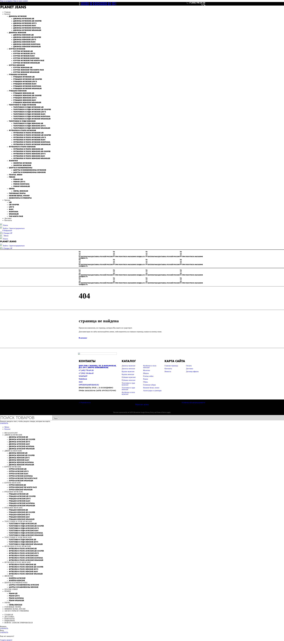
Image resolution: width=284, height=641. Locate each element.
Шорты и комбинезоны (20, 168)
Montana (13, 211)
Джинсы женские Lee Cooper (27, 37)
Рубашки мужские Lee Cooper (27, 79)
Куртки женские (17, 65)
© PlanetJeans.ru (85, 402)
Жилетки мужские (22, 163)
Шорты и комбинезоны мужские (29, 170)
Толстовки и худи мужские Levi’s (29, 112)
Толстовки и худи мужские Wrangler (32, 119)
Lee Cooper (14, 204)
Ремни (12, 177)
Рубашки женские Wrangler (27, 102)
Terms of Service (162, 412)
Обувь (12, 188)
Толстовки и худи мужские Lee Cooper (32, 109)
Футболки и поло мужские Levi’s (29, 137)
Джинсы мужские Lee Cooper (27, 21)
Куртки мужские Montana (26, 58)
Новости (168, 371)
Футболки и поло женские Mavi (29, 156)
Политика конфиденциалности (193, 402)
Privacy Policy (149, 412)
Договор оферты (192, 371)
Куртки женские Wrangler (26, 72)
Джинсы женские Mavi (24, 42)
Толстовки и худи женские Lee (28, 123)
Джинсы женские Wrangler (27, 46)
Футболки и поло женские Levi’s (29, 154)
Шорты (146, 373)
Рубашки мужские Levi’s (25, 81)
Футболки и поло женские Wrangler (31, 158)
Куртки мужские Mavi (24, 56)
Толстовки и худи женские (22, 121)
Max (81, 382)
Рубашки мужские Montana (27, 86)
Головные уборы (17, 193)
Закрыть (4, 423)
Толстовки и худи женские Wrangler (31, 128)
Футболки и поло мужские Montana (31, 142)
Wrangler (14, 214)
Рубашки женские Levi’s (24, 98)
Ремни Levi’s (19, 181)
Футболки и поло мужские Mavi (29, 140)
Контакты (168, 369)
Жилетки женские (22, 165)
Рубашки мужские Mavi (24, 84)
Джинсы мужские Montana (27, 28)
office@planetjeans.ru (89, 385)
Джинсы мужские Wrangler (27, 30)
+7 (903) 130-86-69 (86, 373)
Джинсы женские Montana (26, 44)
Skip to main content (20, 1)
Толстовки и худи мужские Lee (28, 107)
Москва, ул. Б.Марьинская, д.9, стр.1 (98, 3)
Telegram (83, 379)
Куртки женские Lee (22, 67)
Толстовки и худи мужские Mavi (29, 114)
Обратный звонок (142, 404)
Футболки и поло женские (22, 147)
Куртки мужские (17, 49)
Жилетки (13, 161)
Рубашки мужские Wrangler (27, 88)
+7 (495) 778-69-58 (86, 370)
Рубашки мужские (18, 74)
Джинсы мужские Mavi (24, 25)
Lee (10, 202)
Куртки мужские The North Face (28, 60)
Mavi (11, 209)
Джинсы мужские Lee (23, 18)
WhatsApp (83, 376)
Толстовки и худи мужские (22, 105)
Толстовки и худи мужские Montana (31, 116)
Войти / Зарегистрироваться (18, 623)
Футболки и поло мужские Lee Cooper (32, 135)
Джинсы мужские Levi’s (24, 23)
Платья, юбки (15, 175)
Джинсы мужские (18, 16)
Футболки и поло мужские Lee (28, 133)
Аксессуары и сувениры (20, 198)
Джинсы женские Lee (23, 35)
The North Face (16, 216)
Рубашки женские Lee (23, 93)
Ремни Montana (21, 184)
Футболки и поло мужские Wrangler (32, 144)
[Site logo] (13, 8)
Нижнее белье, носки (19, 195)
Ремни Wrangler (21, 186)
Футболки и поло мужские (22, 130)
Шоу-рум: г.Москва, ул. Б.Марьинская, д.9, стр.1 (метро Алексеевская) (97, 367)
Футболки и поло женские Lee (28, 149)
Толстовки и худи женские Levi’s (29, 126)
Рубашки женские (18, 91)
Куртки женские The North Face (28, 70)
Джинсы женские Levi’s (24, 39)
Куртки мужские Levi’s (24, 53)
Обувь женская (20, 191)
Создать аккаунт (6, 640)
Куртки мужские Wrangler (26, 63)
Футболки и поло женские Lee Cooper (31, 151)
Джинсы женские (17, 32)
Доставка (189, 369)
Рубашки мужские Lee (24, 77)
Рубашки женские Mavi (24, 100)
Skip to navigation (6, 1)
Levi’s (11, 207)
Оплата (189, 366)
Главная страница (171, 366)
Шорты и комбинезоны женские (29, 172)
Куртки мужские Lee (23, 51)
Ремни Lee (18, 179)
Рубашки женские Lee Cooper (27, 95)
